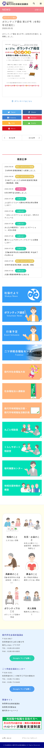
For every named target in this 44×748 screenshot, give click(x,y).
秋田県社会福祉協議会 (11, 703)
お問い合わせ (7, 738)
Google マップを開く (22, 658)
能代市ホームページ (10, 710)
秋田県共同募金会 (9, 707)
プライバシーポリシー (29, 738)
